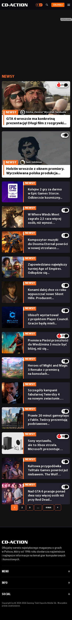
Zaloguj (58, 5)
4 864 (48, 508)
